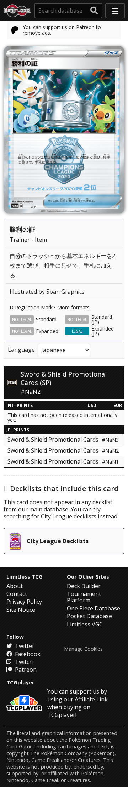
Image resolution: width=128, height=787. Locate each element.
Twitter (24, 646)
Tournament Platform (84, 597)
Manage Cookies (83, 649)
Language (21, 350)
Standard (46, 319)
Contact (16, 594)
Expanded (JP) (102, 331)
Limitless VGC (85, 624)
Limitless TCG (24, 576)
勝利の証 (22, 229)
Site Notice (20, 610)
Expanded (47, 331)
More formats (73, 307)
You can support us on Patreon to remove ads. (62, 30)
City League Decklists (58, 541)
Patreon (25, 669)
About (14, 586)
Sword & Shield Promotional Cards (63, 439)
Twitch (23, 662)
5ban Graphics (65, 291)
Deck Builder (84, 586)
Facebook (27, 654)
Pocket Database (89, 616)
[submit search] (94, 11)
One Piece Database (93, 608)
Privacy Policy (24, 601)
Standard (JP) (101, 319)
